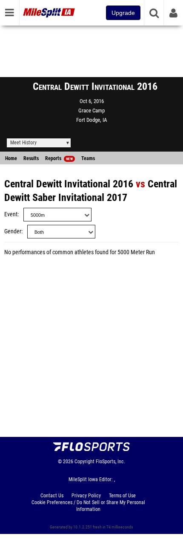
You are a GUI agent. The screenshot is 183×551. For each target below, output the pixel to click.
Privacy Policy (86, 496)
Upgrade (123, 12)
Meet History (23, 143)
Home (11, 158)
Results (31, 158)
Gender (12, 231)
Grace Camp (91, 110)
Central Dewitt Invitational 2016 (68, 184)
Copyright (84, 462)
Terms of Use (122, 496)
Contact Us (51, 496)
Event (10, 214)
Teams (88, 158)
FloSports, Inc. (110, 462)
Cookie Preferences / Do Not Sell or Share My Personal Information (88, 505)
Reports (59, 158)
